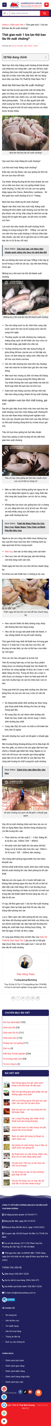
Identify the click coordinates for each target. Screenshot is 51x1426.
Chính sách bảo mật (14, 1382)
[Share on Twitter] (23, 998)
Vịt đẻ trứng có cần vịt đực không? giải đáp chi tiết (28, 1173)
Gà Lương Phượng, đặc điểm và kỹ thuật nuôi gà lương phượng (28, 1119)
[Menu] (4, 5)
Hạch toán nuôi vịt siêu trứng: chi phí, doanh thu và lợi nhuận (29, 1128)
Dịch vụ (6, 1048)
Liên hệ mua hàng (13, 1331)
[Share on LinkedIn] (37, 998)
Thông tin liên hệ (12, 1337)
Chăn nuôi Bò (9, 1027)
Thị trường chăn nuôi (12, 1059)
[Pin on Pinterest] (33, 998)
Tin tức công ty (10, 1064)
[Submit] (44, 13)
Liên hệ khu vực (12, 1320)
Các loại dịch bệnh (11, 1022)
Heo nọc (9, 551)
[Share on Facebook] (18, 998)
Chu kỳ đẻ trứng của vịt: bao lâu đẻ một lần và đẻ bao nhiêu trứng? (28, 1182)
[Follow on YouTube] (30, 1392)
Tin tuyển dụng (11, 1326)
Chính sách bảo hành (14, 1360)
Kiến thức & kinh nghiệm (14, 1053)
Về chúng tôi (11, 1315)
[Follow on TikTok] (25, 1392)
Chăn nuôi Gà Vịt (10, 1032)
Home (5, 24)
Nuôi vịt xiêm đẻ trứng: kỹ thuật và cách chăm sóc (28, 1137)
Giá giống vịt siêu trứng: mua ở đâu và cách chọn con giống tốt (29, 1146)
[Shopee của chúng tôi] (38, 1392)
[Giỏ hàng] (46, 5)
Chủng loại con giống (13, 1043)
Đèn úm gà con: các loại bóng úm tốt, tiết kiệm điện (29, 1110)
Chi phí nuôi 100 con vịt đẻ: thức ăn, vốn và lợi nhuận (28, 1164)
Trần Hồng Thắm (30, 46)
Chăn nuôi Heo (17, 24)
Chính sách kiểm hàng (15, 1371)
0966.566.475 (32, 1280)
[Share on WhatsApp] (13, 998)
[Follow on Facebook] (20, 1392)
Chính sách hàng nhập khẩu (17, 1377)
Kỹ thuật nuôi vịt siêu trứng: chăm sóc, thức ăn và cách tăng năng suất (30, 1155)
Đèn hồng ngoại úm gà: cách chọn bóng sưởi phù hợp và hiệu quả (27, 1084)
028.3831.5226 (22, 1274)
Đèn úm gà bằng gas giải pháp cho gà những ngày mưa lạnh (29, 1093)
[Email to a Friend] (28, 998)
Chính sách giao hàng (14, 1366)
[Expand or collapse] (45, 57)
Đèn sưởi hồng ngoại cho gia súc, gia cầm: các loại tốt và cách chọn (29, 1101)
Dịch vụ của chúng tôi (15, 1342)
